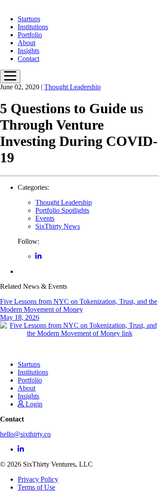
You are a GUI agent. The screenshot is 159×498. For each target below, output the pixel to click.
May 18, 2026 (78, 309)
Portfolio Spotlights (62, 210)
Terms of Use (36, 487)
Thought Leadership (72, 87)
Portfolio (30, 34)
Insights (28, 50)
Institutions (33, 27)
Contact (28, 58)
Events (44, 218)
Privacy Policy (38, 479)
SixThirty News (57, 226)
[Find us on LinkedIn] (38, 256)
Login (33, 404)
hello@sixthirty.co (25, 434)
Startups (29, 19)
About (26, 42)
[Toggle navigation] (10, 76)
